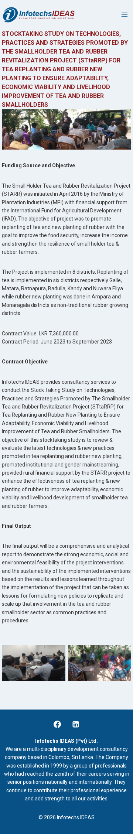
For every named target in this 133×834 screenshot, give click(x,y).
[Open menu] (124, 14)
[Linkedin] (75, 724)
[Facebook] (57, 724)
